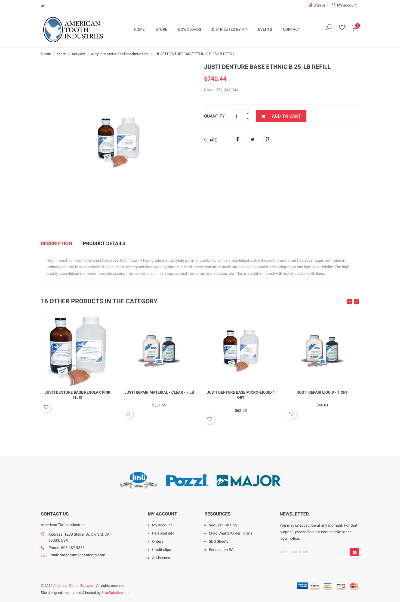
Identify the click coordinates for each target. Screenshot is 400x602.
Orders (158, 541)
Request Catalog (223, 525)
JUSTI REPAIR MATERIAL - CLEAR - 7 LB (159, 392)
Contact (291, 29)
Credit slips (161, 550)
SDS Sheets (218, 541)
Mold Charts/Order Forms (230, 533)
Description (56, 243)
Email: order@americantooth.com (76, 555)
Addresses (161, 558)
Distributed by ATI (229, 29)
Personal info (163, 533)
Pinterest (267, 139)
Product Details (104, 243)
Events (265, 29)
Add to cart (286, 116)
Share (237, 139)
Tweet (252, 139)
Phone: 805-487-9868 (66, 548)
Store (161, 29)
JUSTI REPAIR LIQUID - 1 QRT (322, 392)
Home (139, 29)
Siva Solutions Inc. (115, 593)
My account (162, 514)
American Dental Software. (74, 586)
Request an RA (221, 550)
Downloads (189, 29)
